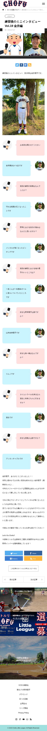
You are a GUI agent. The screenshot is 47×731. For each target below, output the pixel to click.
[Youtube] (23, 719)
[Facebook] (20, 719)
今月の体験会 (23, 685)
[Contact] (27, 719)
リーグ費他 (23, 708)
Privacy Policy (23, 713)
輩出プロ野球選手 (23, 690)
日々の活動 (23, 699)
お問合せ (23, 703)
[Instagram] (16, 719)
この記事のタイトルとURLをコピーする (23, 568)
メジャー (9, 16)
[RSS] (31, 719)
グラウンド (23, 694)
